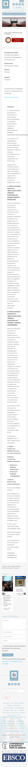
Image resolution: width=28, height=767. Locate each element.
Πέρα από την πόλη (11, 721)
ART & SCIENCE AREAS (8, 725)
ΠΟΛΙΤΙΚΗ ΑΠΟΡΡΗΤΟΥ (17, 731)
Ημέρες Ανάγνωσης (6, 712)
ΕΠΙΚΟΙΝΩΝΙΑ (21, 710)
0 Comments (16, 568)
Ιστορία (18, 715)
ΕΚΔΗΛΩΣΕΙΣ (21, 703)
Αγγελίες (16, 710)
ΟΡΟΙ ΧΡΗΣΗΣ (9, 731)
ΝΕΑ (23, 723)
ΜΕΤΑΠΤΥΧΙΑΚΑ (16, 705)
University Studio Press (19, 590)
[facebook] (14, 4)
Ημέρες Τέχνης (6, 703)
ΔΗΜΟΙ (11, 710)
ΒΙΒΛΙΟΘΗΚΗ (9, 705)
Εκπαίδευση (18, 566)
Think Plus (17, 737)
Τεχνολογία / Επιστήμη (11, 715)
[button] (3, 594)
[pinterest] (20, 4)
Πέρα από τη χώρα (19, 721)
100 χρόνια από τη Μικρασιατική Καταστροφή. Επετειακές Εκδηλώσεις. (14, 717)
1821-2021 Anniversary (8, 728)
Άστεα (5, 721)
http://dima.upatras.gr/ (11, 97)
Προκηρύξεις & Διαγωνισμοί (9, 723)
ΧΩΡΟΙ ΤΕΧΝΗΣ (6, 710)
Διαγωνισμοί (18, 723)
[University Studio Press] (20, 577)
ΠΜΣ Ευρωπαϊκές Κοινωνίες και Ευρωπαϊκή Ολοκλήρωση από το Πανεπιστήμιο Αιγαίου (7, 599)
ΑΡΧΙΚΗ (16, 728)
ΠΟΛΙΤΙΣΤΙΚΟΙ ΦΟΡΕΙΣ (19, 707)
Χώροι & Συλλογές (15, 712)
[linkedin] (22, 4)
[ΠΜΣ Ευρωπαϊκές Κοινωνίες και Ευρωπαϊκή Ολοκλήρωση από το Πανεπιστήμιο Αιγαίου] (7, 577)
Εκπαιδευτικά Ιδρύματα (7, 568)
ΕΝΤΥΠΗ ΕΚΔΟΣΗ (14, 703)
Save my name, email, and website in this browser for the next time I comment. (14, 648)
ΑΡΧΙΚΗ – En (21, 728)
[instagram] (17, 4)
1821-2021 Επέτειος (18, 725)
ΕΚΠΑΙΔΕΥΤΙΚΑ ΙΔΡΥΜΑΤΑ (9, 707)
